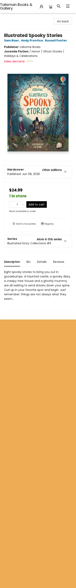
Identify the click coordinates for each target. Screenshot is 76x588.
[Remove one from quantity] (11, 204)
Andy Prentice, (32, 40)
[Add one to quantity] (22, 204)
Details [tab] (42, 262)
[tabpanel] (38, 290)
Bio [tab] (29, 262)
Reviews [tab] (58, 262)
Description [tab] (12, 262)
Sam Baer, (12, 40)
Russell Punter (56, 40)
